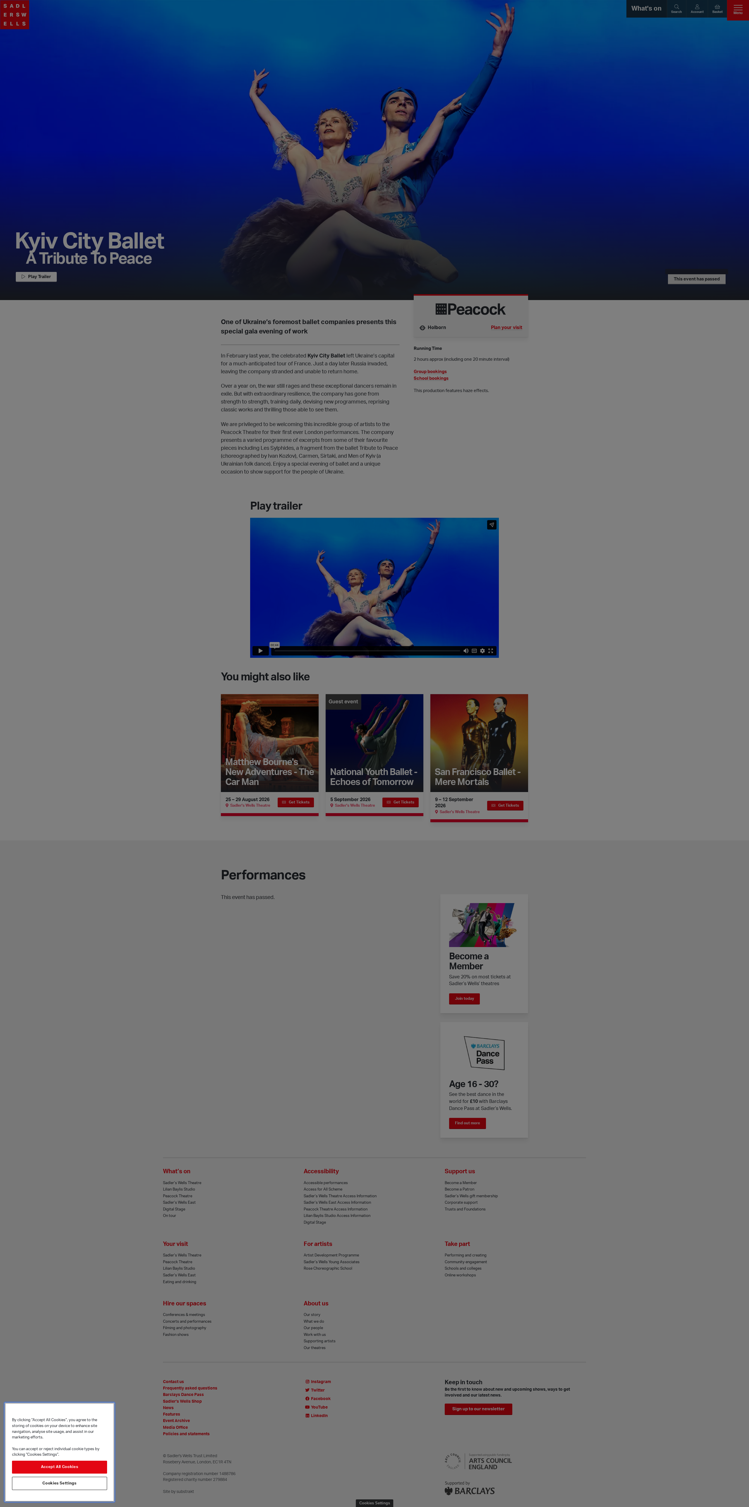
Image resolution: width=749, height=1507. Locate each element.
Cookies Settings (59, 1483)
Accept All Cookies (59, 1467)
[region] (59, 1452)
